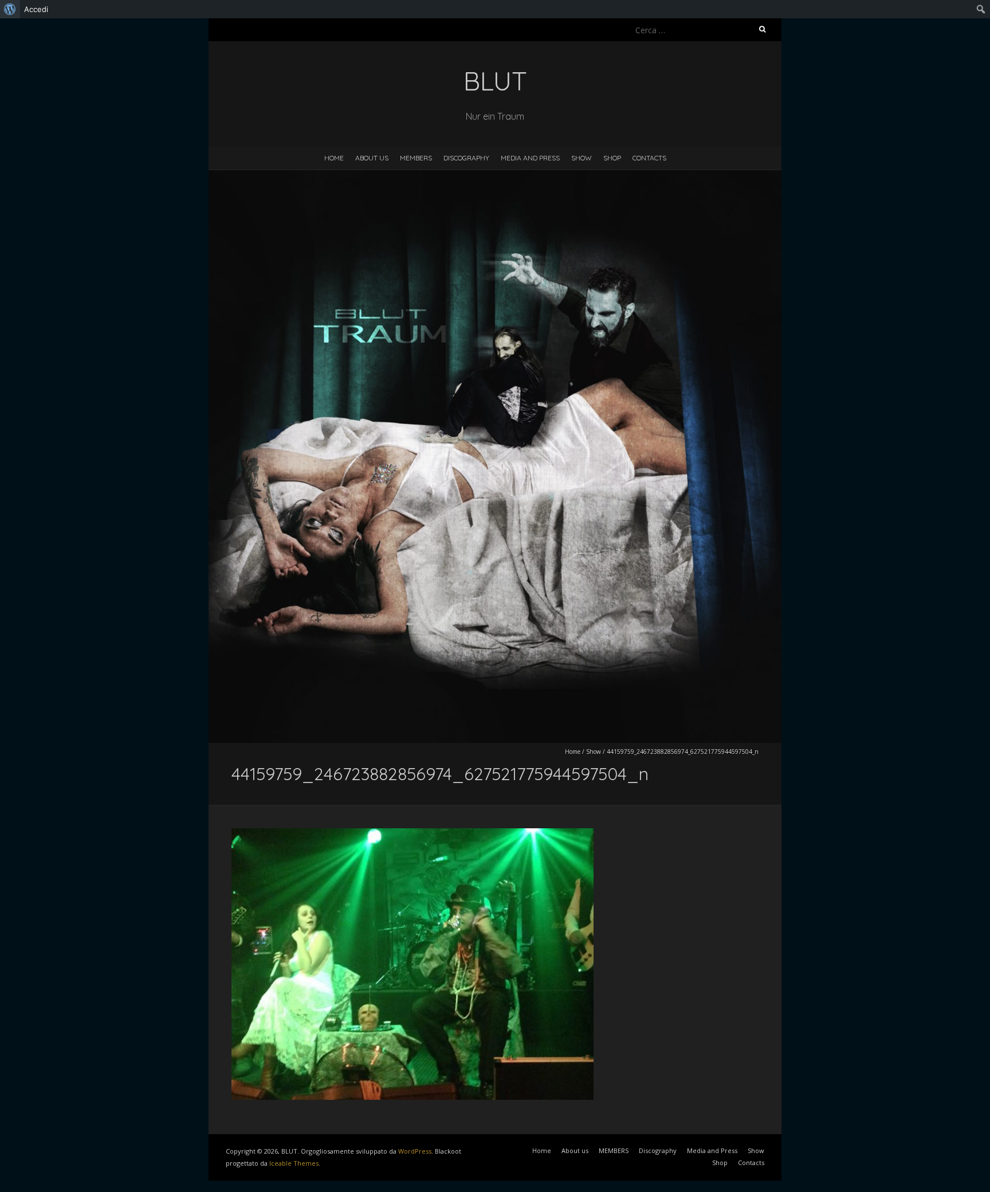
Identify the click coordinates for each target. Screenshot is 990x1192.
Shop (612, 158)
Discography (466, 158)
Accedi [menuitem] (36, 9)
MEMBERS (416, 158)
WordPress (414, 1151)
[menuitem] (10, 9)
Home (334, 158)
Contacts (649, 158)
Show (581, 158)
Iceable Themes (294, 1163)
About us (371, 158)
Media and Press (530, 158)
